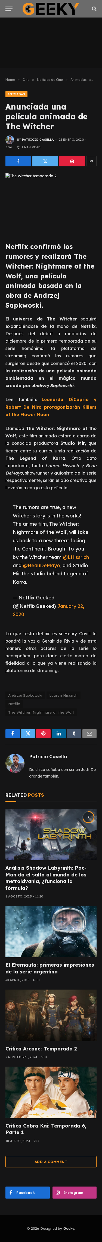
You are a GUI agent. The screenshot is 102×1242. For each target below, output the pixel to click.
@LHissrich (76, 557)
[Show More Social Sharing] (91, 161)
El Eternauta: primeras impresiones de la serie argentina (49, 968)
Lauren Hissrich (63, 695)
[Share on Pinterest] (72, 161)
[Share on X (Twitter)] (45, 161)
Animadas (16, 94)
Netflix (14, 704)
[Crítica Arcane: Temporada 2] (51, 1015)
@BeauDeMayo (41, 565)
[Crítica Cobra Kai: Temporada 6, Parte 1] (51, 1092)
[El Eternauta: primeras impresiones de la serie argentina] (51, 931)
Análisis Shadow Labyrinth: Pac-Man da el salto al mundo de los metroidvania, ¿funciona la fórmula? (45, 878)
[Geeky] (51, 9)
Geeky (68, 1228)
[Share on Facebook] (18, 161)
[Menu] (9, 9)
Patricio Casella (38, 140)
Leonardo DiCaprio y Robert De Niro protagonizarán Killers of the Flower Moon (51, 407)
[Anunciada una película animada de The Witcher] (51, 203)
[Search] (94, 9)
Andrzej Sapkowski (25, 695)
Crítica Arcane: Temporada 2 (41, 1049)
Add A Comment (51, 1161)
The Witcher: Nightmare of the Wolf (41, 712)
